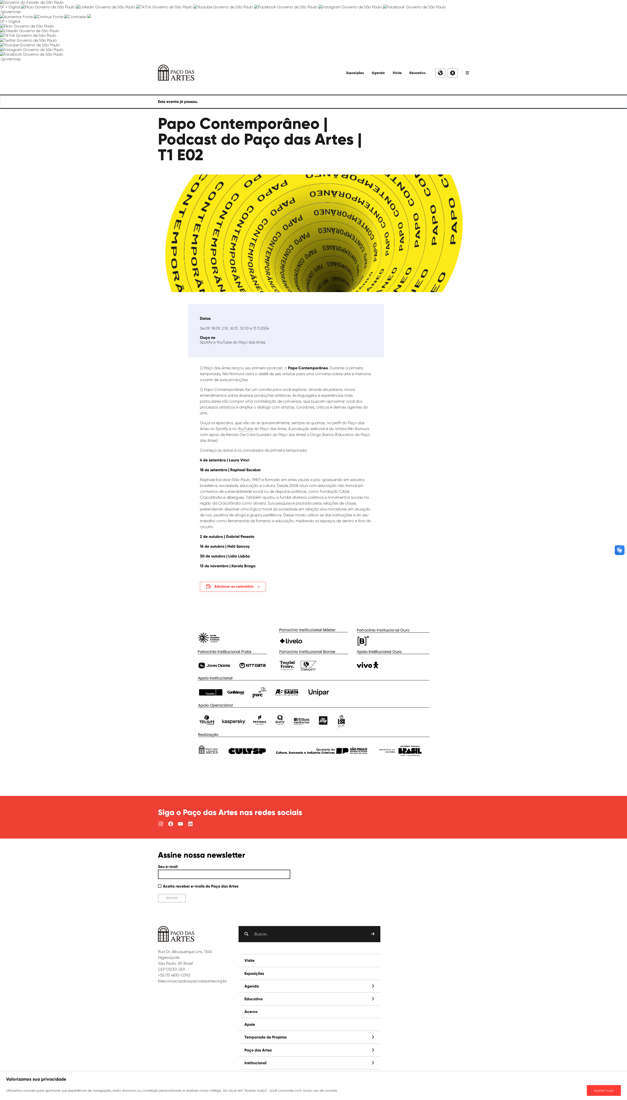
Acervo (250, 1011)
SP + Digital (10, 7)
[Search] (372, 934)
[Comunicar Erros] (89, 16)
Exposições (355, 73)
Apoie (249, 1024)
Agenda (378, 73)
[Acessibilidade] (452, 73)
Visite (397, 73)
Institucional (255, 1063)
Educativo (417, 73)
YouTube (245, 428)
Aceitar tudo (604, 1090)
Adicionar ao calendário (233, 586)
